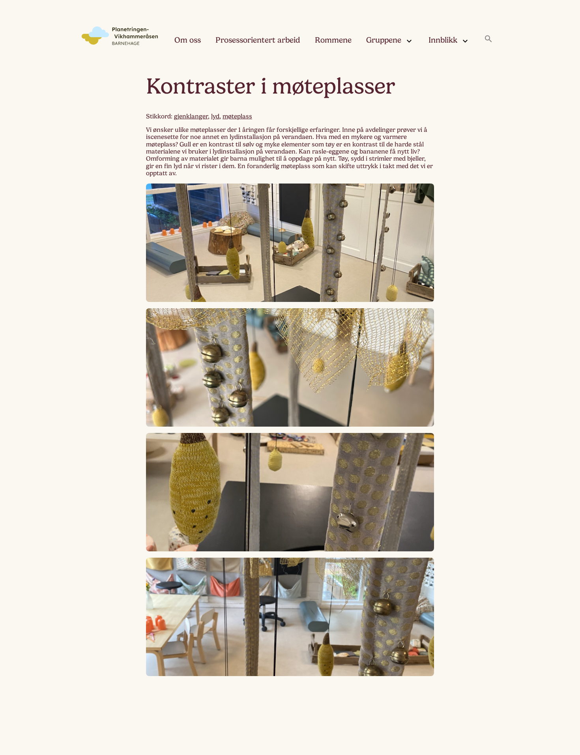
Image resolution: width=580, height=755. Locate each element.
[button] (488, 39)
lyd (215, 116)
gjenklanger (191, 116)
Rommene (333, 40)
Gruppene (383, 40)
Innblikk (442, 40)
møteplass (237, 116)
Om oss (187, 40)
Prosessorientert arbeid (257, 40)
